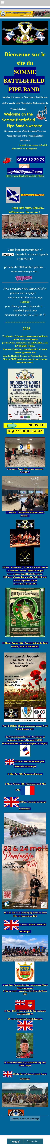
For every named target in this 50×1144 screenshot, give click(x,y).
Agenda (25, 301)
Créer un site (32, 1141)
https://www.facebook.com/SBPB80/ (25, 175)
